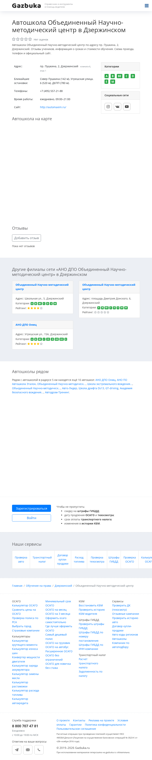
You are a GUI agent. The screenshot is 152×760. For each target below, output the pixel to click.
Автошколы (119, 639)
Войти (31, 518)
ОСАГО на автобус (57, 647)
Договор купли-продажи (62, 559)
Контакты (79, 720)
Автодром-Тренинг (57, 392)
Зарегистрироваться (31, 508)
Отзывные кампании (125, 613)
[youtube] (126, 106)
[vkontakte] (117, 106)
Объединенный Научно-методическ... (61, 384)
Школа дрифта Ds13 (91, 388)
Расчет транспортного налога (88, 663)
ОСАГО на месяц (56, 609)
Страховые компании (25, 630)
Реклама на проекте (101, 720)
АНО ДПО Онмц (26, 324)
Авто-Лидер (69, 388)
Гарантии (75, 724)
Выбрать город (21, 626)
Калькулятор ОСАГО (25, 605)
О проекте (63, 720)
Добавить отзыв (26, 238)
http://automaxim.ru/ (53, 107)
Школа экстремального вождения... (109, 384)
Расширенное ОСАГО (58, 651)
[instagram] (108, 106)
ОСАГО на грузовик (57, 643)
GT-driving (111, 388)
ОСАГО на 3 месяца (57, 613)
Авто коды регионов (125, 634)
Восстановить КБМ (91, 605)
